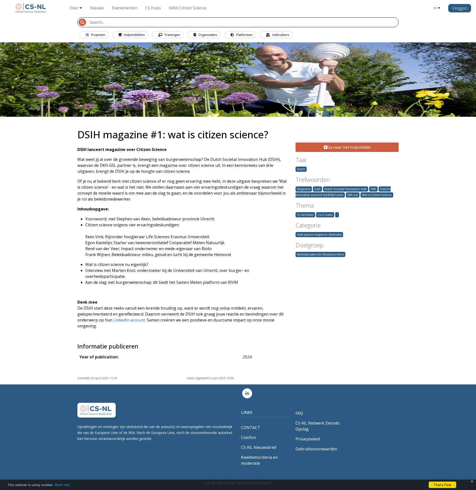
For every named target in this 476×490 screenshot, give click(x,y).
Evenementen (124, 8)
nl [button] (435, 8)
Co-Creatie (325, 215)
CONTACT (250, 427)
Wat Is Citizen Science (377, 195)
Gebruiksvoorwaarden (316, 449)
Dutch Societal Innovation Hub (346, 189)
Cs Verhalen (305, 215)
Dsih (317, 189)
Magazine (303, 189)
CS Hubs (153, 8)
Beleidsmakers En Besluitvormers (320, 254)
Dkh (373, 189)
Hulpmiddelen (134, 34)
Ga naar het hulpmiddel (349, 147)
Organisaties (207, 34)
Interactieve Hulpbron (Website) (319, 234)
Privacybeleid (308, 439)
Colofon (248, 437)
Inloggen (459, 8)
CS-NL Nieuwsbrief (258, 447)
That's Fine (442, 485)
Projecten (97, 34)
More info (62, 485)
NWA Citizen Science (188, 8)
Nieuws (97, 8)
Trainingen (172, 34)
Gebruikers (280, 34)
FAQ (299, 413)
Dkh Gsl (352, 195)
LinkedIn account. (129, 320)
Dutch (301, 169)
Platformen (244, 34)
